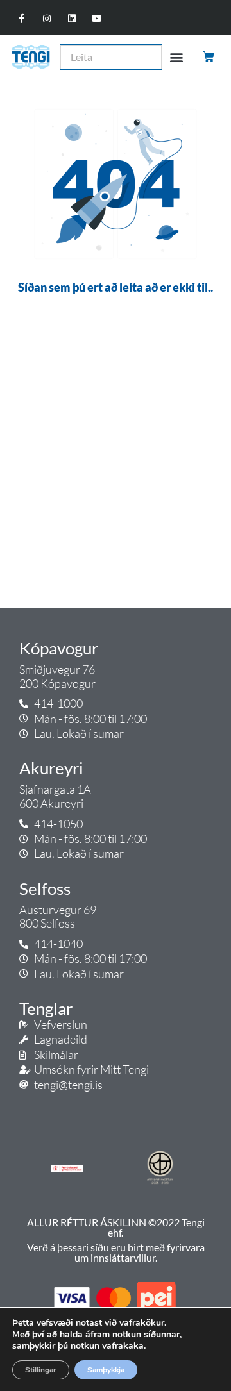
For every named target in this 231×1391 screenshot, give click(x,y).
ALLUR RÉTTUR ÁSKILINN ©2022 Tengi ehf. (116, 1227)
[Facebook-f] (21, 18)
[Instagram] (46, 18)
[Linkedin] (72, 18)
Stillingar (40, 1370)
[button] (176, 56)
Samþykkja (105, 1370)
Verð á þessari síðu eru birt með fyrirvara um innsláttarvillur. (116, 1252)
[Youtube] (97, 18)
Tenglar (46, 1008)
